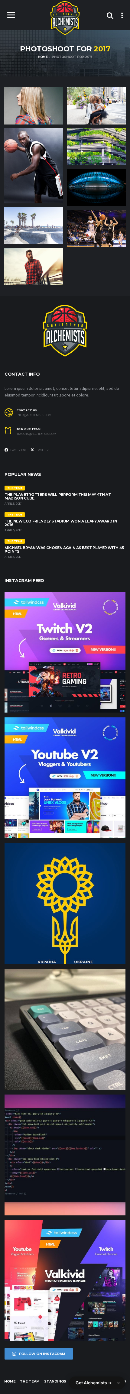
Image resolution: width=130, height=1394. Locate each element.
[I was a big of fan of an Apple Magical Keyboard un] (65, 1029)
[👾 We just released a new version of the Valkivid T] (65, 652)
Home (10, 1381)
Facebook (18, 450)
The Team (30, 1381)
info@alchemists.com (34, 415)
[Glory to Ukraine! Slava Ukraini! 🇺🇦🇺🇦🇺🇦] (65, 903)
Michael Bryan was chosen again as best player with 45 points (64, 549)
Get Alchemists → (94, 1382)
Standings (55, 1381)
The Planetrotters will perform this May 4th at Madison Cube (58, 496)
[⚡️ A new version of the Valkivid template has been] (65, 777)
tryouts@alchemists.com (36, 433)
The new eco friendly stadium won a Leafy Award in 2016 (61, 523)
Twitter (42, 450)
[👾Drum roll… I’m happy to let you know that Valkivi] (65, 1280)
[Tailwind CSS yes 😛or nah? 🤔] (65, 1155)
